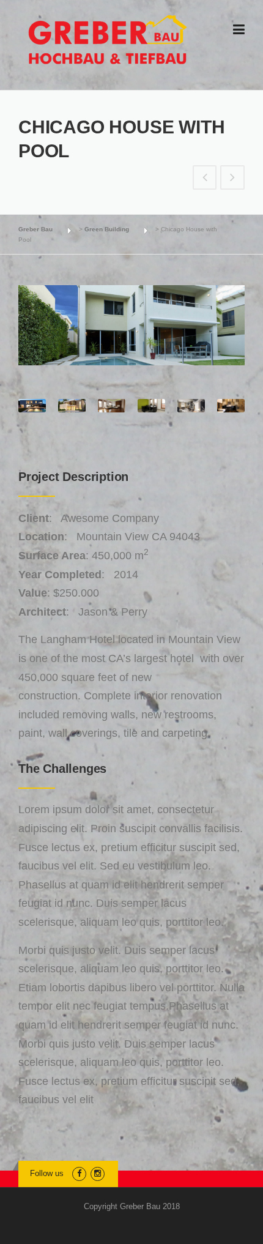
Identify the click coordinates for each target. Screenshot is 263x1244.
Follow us (47, 1173)
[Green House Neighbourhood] (232, 178)
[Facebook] (79, 1173)
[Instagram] (98, 1173)
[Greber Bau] (107, 40)
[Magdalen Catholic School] (205, 178)
